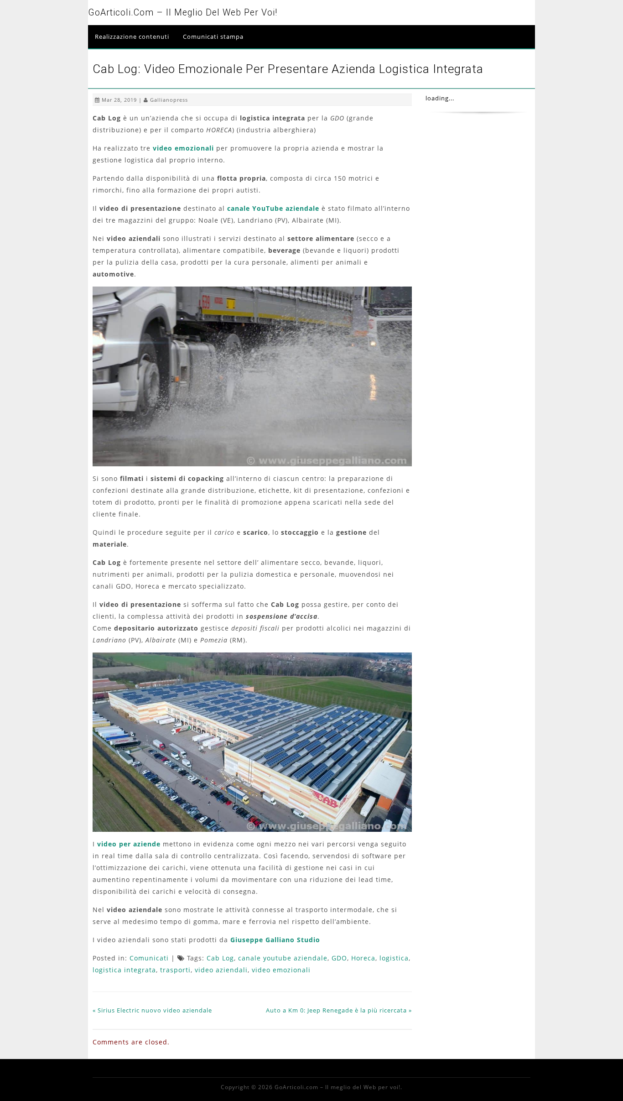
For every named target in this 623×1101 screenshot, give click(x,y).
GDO (339, 958)
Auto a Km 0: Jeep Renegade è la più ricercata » (339, 1010)
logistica (394, 958)
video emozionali (183, 148)
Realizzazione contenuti (132, 36)
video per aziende (129, 844)
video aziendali (221, 969)
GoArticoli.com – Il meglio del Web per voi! (182, 12)
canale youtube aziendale (282, 958)
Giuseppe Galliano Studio (275, 939)
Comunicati (149, 958)
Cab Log (220, 958)
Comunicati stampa (213, 36)
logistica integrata (124, 969)
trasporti (175, 969)
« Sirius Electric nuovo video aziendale (152, 1010)
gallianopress (169, 99)
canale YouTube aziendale (273, 208)
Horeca (363, 958)
